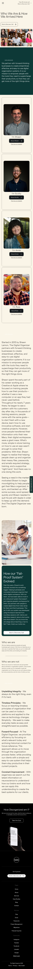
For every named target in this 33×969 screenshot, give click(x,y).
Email (16, 917)
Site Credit (22, 965)
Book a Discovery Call (16, 633)
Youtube (16, 942)
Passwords (16, 921)
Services (16, 895)
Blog (16, 902)
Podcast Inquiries (16, 930)
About (16, 892)
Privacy (15, 965)
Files (16, 914)
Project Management (16, 924)
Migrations (16, 927)
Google (17, 952)
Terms (10, 965)
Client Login (16, 956)
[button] (3, 3)
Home (16, 889)
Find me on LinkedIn (16, 144)
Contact (16, 905)
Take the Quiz (16, 820)
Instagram (16, 939)
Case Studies (16, 899)
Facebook (16, 946)
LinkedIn (16, 949)
